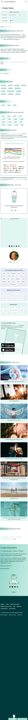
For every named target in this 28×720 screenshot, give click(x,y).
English (17, 85)
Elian (10, 62)
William (4, 281)
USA (14, 179)
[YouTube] (15, 587)
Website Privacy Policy (6, 606)
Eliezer (13, 62)
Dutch (10, 85)
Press (7, 604)
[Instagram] (17, 587)
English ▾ (14, 592)
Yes (12, 210)
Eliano (15, 119)
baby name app (15, 325)
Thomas (21, 276)
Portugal (18, 561)
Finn (5, 276)
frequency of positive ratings (14, 133)
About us (19, 606)
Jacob (13, 281)
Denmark (10, 559)
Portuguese (11, 91)
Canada (17, 179)
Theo (9, 276)
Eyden (10, 125)
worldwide (3, 180)
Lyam (4, 125)
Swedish (11, 94)
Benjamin (18, 278)
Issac (23, 278)
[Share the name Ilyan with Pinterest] (16, 246)
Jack (8, 278)
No (15, 210)
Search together (12, 719)
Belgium (24, 558)
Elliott (4, 278)
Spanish (4, 94)
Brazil (2, 559)
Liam (4, 119)
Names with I (5, 17)
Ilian (3, 105)
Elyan (22, 119)
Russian (19, 91)
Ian (24, 62)
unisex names (7, 555)
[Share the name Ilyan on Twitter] (12, 246)
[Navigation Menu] (26, 2)
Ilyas (2, 39)
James (18, 281)
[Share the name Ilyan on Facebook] (9, 246)
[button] (3, 231)
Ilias (21, 122)
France (15, 559)
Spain (22, 561)
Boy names (4, 15)
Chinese (4, 85)
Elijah (20, 34)
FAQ (14, 606)
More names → (13, 284)
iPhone (21, 551)
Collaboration (4, 608)
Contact (2, 604)
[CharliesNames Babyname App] (8, 1)
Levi (17, 276)
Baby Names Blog (5, 568)
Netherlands (12, 561)
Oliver (23, 273)
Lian (22, 62)
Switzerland (3, 563)
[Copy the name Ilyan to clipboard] (19, 246)
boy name (8, 26)
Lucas (4, 273)
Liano (4, 122)
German (4, 88)
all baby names (18, 555)
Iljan (9, 105)
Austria (19, 558)
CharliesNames (4, 537)
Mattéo (23, 281)
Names (20, 15)
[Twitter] (10, 587)
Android (15, 551)
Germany (20, 559)
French (24, 85)
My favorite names (22, 719)
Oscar (12, 278)
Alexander (13, 273)
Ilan (19, 62)
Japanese (18, 88)
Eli (7, 62)
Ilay (22, 125)
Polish (3, 91)
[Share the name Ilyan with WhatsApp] (14, 246)
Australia (22, 179)
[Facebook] (12, 587)
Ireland (6, 561)
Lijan (10, 122)
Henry (9, 281)
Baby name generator (6, 565)
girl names (21, 553)
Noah (19, 273)
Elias (20, 39)
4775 (12, 20)
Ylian (15, 105)
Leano (16, 125)
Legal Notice (12, 608)
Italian (10, 88)
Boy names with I (12, 15)
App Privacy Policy (14, 604)
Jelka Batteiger (16, 262)
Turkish (18, 94)
